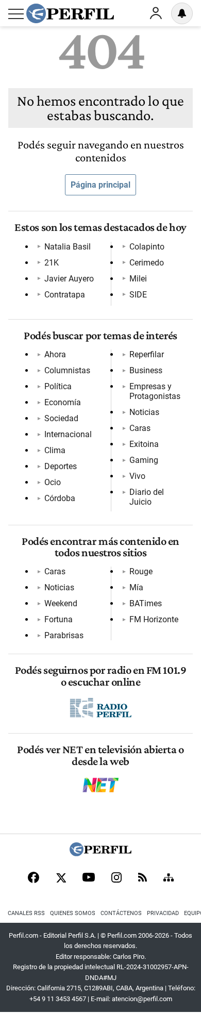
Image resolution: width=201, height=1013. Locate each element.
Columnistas (67, 370)
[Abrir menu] (16, 14)
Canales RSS (26, 913)
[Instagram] (116, 878)
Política (58, 386)
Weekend (60, 603)
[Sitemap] (168, 878)
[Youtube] (88, 878)
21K (51, 263)
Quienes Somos (72, 913)
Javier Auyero (69, 279)
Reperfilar (146, 354)
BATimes (145, 603)
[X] (61, 878)
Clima (54, 450)
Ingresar (155, 13)
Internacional (68, 434)
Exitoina (144, 444)
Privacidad (163, 913)
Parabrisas (63, 635)
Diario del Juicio (146, 497)
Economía (62, 402)
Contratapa (64, 295)
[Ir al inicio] (70, 13)
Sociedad (61, 418)
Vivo (137, 476)
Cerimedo (146, 263)
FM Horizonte (153, 619)
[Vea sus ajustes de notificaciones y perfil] (182, 13)
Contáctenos (121, 913)
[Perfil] (100, 853)
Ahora (55, 354)
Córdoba (59, 498)
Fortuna (58, 619)
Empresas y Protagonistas (154, 391)
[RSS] (142, 878)
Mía (136, 587)
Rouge (141, 571)
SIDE (138, 295)
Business (145, 370)
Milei (138, 279)
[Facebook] (33, 878)
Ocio (52, 482)
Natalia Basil (67, 247)
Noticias (144, 412)
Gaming (143, 460)
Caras (139, 428)
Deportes (60, 466)
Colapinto (146, 247)
